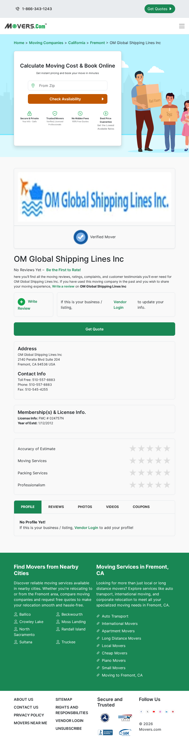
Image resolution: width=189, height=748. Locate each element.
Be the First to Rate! (63, 269)
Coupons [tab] (141, 507)
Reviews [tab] (56, 507)
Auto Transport (115, 616)
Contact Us (26, 707)
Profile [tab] (28, 507)
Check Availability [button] (65, 99)
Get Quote (94, 329)
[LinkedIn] (166, 711)
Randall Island (74, 629)
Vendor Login (120, 305)
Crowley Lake (31, 621)
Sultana (25, 642)
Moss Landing (74, 621)
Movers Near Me (30, 723)
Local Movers (113, 645)
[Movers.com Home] (25, 25)
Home (19, 42)
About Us (23, 699)
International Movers (120, 623)
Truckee (68, 642)
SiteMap (64, 699)
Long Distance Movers (121, 638)
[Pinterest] (173, 711)
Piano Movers (114, 660)
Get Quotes (158, 8)
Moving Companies (46, 42)
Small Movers (113, 667)
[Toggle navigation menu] (181, 26)
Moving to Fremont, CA (122, 675)
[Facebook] (141, 711)
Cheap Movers (114, 653)
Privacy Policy (29, 715)
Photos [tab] (85, 507)
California (76, 42)
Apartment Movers (118, 631)
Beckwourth (72, 614)
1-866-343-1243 (36, 8)
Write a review (63, 286)
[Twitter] (147, 711)
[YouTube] (154, 711)
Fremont (97, 42)
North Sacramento (24, 632)
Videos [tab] (112, 507)
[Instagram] (160, 711)
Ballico (25, 614)
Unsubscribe (69, 728)
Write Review (27, 305)
